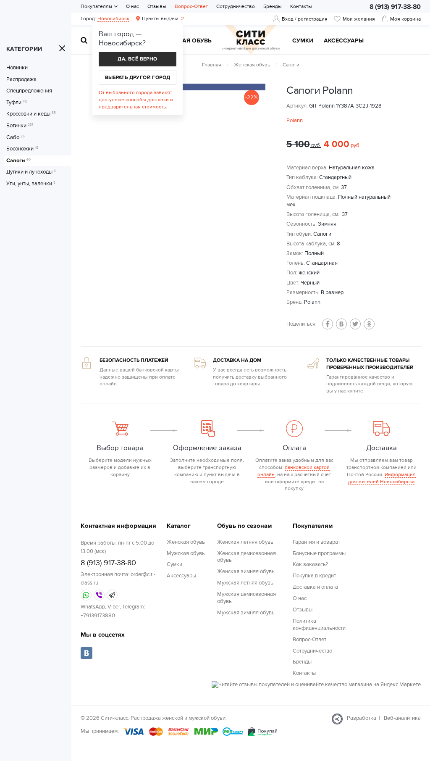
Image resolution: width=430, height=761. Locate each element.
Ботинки (19, 126)
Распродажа (21, 79)
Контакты (301, 6)
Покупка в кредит (314, 575)
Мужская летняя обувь (245, 582)
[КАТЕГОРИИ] (62, 48)
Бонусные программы (319, 553)
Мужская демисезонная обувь (246, 598)
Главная (211, 65)
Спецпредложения (29, 91)
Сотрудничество (235, 6)
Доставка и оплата (315, 587)
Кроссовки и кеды (31, 114)
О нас (132, 6)
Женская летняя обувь (245, 542)
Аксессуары (344, 41)
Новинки (17, 68)
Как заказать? (310, 564)
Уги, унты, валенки (30, 184)
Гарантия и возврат (316, 542)
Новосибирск (113, 18)
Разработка (361, 718)
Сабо (15, 137)
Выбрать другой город (137, 77)
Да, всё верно (137, 59)
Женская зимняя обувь (246, 571)
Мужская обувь (186, 41)
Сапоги (18, 161)
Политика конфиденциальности (319, 625)
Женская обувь (252, 65)
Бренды (272, 6)
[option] (194, 87)
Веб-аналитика (402, 718)
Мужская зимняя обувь (246, 612)
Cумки (302, 41)
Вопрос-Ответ (191, 6)
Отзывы (156, 6)
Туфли (16, 103)
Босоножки (22, 149)
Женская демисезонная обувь (246, 557)
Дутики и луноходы (30, 172)
